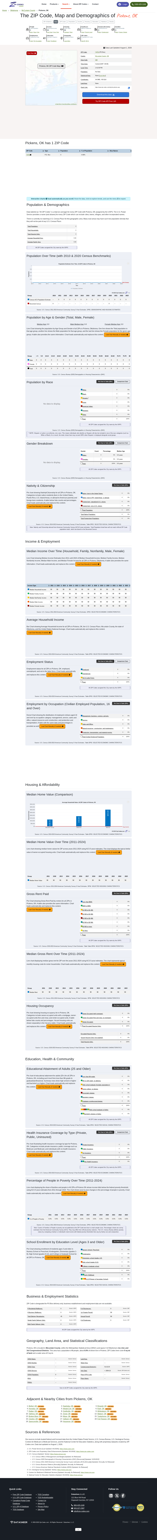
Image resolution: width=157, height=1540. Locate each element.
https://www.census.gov (58, 1454)
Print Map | (31, 53)
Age (38, 32)
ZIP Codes (63, 21)
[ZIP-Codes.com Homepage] (16, 4)
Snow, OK (67, 1414)
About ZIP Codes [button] (80, 4)
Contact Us (42, 1500)
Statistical (104, 21)
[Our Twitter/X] (117, 1495)
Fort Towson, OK (103, 1419)
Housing (87, 21)
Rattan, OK (33, 1411)
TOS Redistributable (45, 1497)
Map (55, 21)
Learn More (67, 41)
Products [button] (53, 4)
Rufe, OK (100, 1409)
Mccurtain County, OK (102, 56)
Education (95, 21)
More (31, 32)
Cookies (144, 1522)
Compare (66, 32)
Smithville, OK (68, 1411)
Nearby (111, 21)
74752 (97, 52)
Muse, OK (66, 1416)
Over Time (56, 32)
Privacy (125, 1522)
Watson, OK (101, 1414)
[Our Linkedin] (111, 1495)
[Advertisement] (78, 121)
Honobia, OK (34, 1409)
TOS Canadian (43, 1494)
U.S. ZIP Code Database (22, 1497)
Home (44, 4)
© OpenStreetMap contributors (69, 104)
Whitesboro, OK (103, 1411)
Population (72, 21)
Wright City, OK (69, 1409)
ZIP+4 (87, 41)
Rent (71, 32)
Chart (82, 32)
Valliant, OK (67, 1419)
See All (83, 41)
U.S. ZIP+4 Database (21, 1506)
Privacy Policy (43, 1506)
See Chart (49, 32)
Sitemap (135, 1522)
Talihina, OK (33, 1414)
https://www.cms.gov (88, 1472)
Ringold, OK (102, 1406)
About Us (41, 1503)
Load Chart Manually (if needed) (115, 334)
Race (35, 32)
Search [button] (65, 4)
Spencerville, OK (35, 1421)
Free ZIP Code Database (22, 1494)
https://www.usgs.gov (64, 1470)
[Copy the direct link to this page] (129, 88)
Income (80, 21)
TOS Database (18, 1509)
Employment (105, 32)
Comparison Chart (122, 381)
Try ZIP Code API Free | (104, 101)
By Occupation (38, 41)
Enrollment (53, 41)
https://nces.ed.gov (76, 1475)
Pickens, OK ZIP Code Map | (50, 66)
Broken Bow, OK (35, 1416)
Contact (95, 4)
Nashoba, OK (68, 1406)
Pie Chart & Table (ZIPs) (105, 381)
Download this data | (105, 95)
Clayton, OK (33, 1419)
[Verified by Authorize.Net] (117, 1507)
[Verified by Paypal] (140, 1507)
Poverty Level (88, 32)
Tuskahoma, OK (103, 1416)
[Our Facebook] (122, 1495)
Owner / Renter (123, 32)
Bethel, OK (33, 1406)
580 (96, 60)
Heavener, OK (68, 1421)
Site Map (41, 1509)
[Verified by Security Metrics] (129, 1507)
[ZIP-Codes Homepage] (19, 1522)
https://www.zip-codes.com (85, 1451)
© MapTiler (58, 104)
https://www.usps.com (67, 1449)
